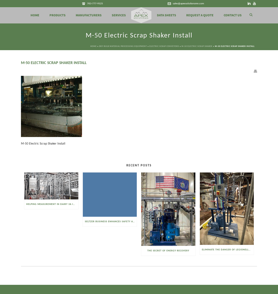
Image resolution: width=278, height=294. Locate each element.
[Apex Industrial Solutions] (141, 15)
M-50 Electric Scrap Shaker (197, 46)
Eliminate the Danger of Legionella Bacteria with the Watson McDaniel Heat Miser (228, 250)
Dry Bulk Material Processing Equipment (123, 46)
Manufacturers (89, 15)
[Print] (255, 71)
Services (119, 15)
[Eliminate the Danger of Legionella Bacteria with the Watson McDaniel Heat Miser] (227, 208)
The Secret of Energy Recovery (168, 251)
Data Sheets (166, 15)
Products (57, 15)
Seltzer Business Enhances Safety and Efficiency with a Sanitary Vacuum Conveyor (111, 221)
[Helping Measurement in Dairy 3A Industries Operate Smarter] (51, 185)
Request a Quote (199, 15)
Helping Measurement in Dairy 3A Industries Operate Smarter (52, 204)
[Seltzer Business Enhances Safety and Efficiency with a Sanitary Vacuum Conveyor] (110, 194)
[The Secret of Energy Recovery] (168, 209)
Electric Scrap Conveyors (164, 46)
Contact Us (233, 15)
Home (35, 15)
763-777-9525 (95, 3)
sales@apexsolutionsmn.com (188, 3)
